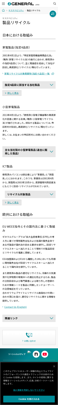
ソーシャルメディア (16, 354)
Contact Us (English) (15, 307)
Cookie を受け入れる (29, 399)
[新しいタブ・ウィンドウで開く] (29, 352)
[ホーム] (4, 10)
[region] (29, 383)
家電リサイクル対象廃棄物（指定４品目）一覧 (27, 73)
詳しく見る (13, 93)
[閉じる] (54, 366)
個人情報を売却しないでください (29, 390)
